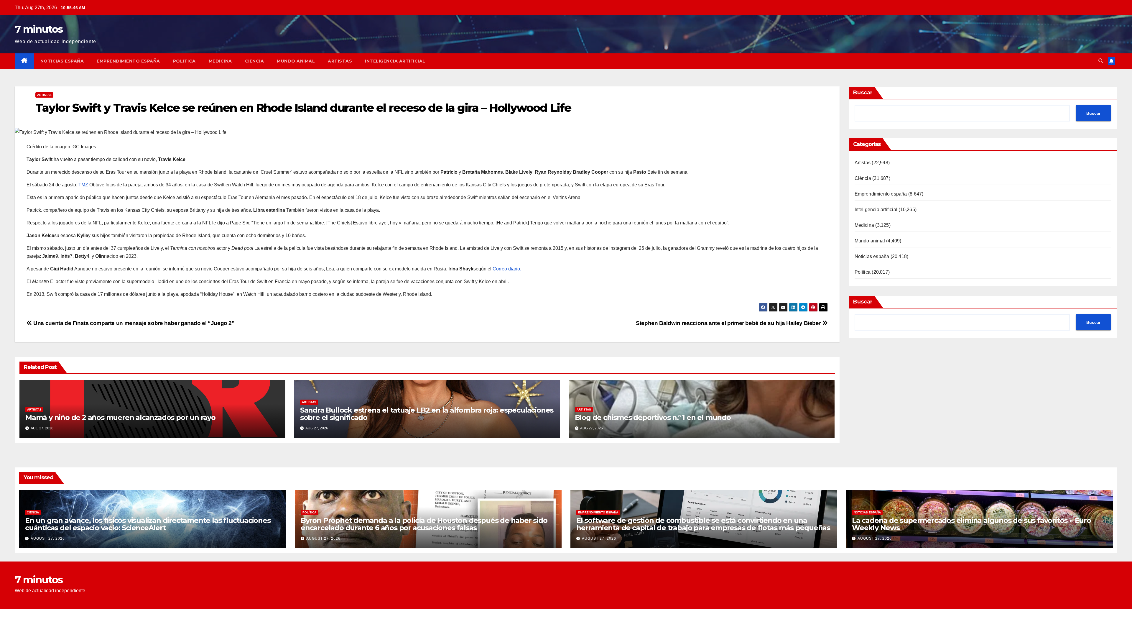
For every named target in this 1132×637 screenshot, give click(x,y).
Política (184, 61)
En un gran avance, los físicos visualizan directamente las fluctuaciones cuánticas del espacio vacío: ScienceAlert (148, 524)
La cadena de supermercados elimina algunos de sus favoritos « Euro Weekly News (971, 524)
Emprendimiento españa (128, 61)
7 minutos (39, 29)
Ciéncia (254, 61)
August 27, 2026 (48, 538)
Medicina (220, 61)
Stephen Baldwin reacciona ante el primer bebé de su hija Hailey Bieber (729, 323)
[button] (1100, 60)
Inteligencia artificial (395, 61)
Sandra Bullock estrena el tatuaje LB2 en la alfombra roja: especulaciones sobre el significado (426, 414)
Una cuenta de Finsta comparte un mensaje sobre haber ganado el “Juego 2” (133, 323)
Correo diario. (507, 268)
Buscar (863, 92)
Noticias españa (62, 61)
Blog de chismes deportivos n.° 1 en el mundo (653, 417)
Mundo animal (296, 61)
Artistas (340, 61)
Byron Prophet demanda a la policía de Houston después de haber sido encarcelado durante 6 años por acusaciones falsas (424, 524)
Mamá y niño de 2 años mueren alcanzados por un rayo (120, 417)
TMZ (83, 184)
